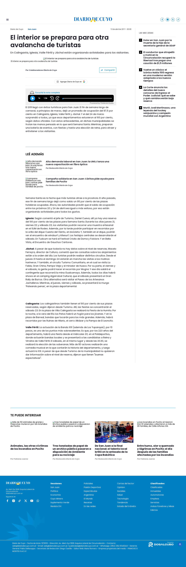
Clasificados (156, 487)
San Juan (32, 29)
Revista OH (55, 506)
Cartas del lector (125, 483)
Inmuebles (155, 491)
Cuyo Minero (56, 498)
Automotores (157, 494)
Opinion (121, 487)
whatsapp (37, 500)
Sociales (121, 491)
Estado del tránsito (126, 506)
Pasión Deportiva (92, 487)
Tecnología (122, 498)
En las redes (90, 506)
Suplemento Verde (59, 502)
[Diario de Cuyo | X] (173, 19)
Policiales (88, 483)
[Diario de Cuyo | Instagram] (168, 19)
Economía (55, 494)
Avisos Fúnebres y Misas (162, 506)
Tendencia (122, 502)
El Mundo (88, 498)
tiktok (19, 500)
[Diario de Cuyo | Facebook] (162, 19)
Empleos (154, 498)
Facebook (7, 500)
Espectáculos (90, 491)
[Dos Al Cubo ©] (161, 546)
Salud (119, 494)
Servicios (154, 502)
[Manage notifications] (180, 544)
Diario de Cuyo (16, 29)
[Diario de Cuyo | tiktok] (178, 19)
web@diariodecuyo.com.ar (24, 546)
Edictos (154, 510)
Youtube (31, 500)
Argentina (89, 494)
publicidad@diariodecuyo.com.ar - (84, 546)
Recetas (88, 502)
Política (54, 491)
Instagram (13, 500)
